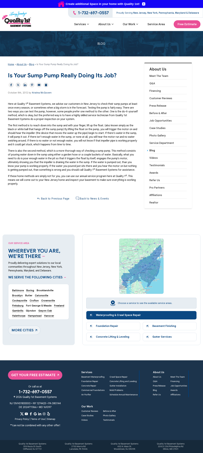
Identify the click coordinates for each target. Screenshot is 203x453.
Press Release (157, 105)
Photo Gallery (157, 135)
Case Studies (157, 128)
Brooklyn (17, 295)
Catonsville (41, 295)
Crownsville (48, 300)
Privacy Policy (22, 419)
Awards (153, 172)
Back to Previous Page (54, 198)
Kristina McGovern (42, 92)
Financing (155, 91)
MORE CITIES (23, 330)
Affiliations (155, 195)
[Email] (39, 84)
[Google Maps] (35, 414)
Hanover (49, 315)
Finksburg (17, 305)
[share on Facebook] (11, 84)
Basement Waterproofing (93, 377)
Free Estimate (187, 24)
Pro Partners (156, 187)
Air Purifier (86, 394)
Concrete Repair (88, 386)
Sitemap (51, 419)
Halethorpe (18, 315)
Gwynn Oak (45, 310)
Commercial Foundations (93, 390)
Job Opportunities (160, 120)
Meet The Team (158, 76)
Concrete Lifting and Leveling (123, 381)
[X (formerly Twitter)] (22, 414)
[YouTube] (26, 414)
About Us (104, 24)
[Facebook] (31, 414)
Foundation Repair (89, 381)
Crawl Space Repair (119, 377)
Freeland (59, 305)
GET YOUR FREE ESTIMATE (33, 375)
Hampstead (35, 315)
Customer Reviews (160, 98)
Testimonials (157, 165)
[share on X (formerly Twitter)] (18, 84)
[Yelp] (48, 414)
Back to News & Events (94, 198)
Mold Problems (116, 390)
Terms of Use (38, 419)
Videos (153, 158)
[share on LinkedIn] (25, 84)
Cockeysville (19, 300)
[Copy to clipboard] (46, 84)
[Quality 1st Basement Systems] (17, 19)
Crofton (34, 300)
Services (80, 24)
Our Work (129, 24)
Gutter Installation (118, 386)
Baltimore (18, 290)
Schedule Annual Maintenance (124, 394)
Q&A (152, 83)
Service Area (156, 24)
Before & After (158, 113)
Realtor (153, 202)
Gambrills (17, 310)
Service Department (161, 143)
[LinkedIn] (40, 414)
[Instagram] (44, 414)
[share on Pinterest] (32, 84)
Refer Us (154, 180)
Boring (30, 290)
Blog (152, 150)
